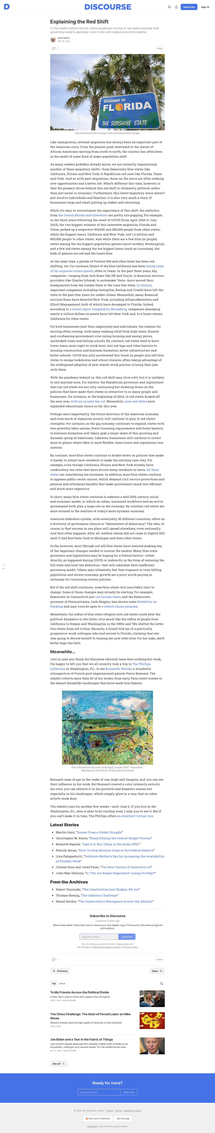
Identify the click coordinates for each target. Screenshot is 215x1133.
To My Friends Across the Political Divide (79, 992)
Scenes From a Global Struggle (99, 832)
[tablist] (58, 983)
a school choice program (120, 606)
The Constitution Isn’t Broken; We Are (111, 889)
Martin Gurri (69, 1000)
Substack (92, 1126)
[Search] (169, 7)
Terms (118, 1110)
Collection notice (132, 1110)
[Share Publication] (176, 7)
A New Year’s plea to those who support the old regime (80, 996)
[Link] (45, 651)
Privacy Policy (131, 947)
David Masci (64, 38)
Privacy (109, 1110)
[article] (107, 998)
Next (155, 970)
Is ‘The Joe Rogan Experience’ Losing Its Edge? (120, 873)
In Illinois (144, 285)
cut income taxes (108, 597)
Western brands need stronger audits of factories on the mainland (86, 1022)
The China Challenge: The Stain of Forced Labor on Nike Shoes (90, 1016)
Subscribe (189, 6)
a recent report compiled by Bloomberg (98, 309)
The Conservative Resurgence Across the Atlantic (116, 901)
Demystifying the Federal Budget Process (120, 838)
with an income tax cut (88, 401)
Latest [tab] (62, 983)
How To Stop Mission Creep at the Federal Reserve (116, 850)
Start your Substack (99, 1118)
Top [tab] (54, 983)
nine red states (136, 401)
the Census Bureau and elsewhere (83, 215)
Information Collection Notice (106, 947)
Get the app (123, 1118)
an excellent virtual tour (135, 816)
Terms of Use (123, 943)
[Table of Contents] (3, 566)
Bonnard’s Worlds (119, 669)
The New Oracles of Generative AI (126, 867)
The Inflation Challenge (99, 895)
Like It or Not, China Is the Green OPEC (111, 844)
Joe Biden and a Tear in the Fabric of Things (81, 1039)
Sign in (205, 6)
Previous (62, 970)
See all (56, 1063)
